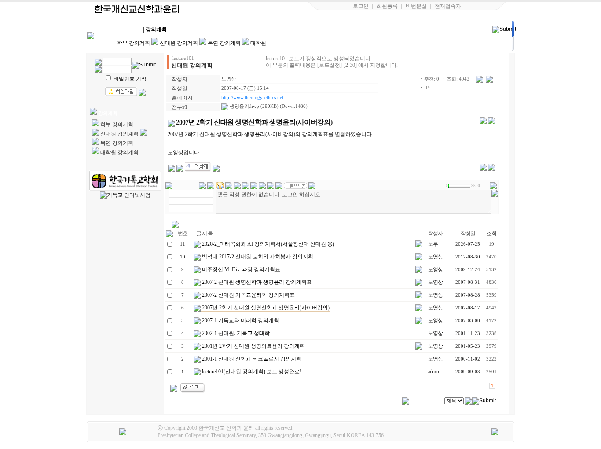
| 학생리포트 (267, 29)
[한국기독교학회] (125, 180)
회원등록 (387, 6)
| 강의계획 (155, 29)
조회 (491, 233)
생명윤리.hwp (243, 106)
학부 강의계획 (133, 43)
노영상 (228, 79)
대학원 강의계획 (119, 152)
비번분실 (416, 6)
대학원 (258, 43)
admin (433, 371)
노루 (433, 244)
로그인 (361, 6)
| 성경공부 (304, 29)
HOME (117, 29)
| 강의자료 (192, 29)
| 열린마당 (379, 29)
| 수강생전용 (229, 29)
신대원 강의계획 (179, 43)
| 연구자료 (342, 29)
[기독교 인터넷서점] (125, 195)
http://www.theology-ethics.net (252, 97)
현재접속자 (448, 6)
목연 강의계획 (224, 43)
